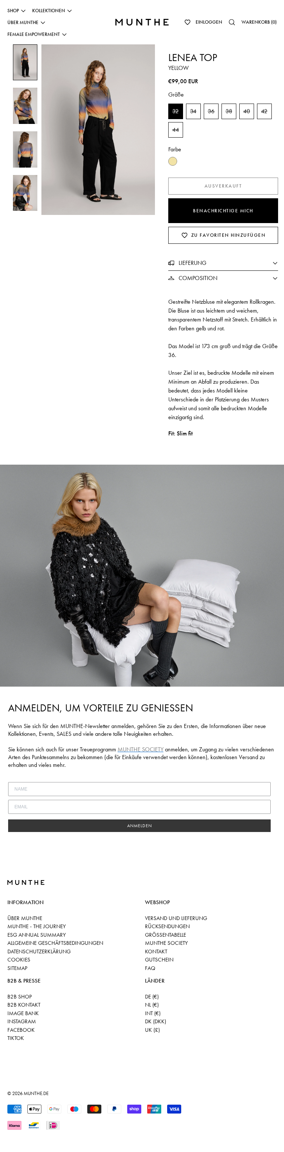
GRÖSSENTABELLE (165, 935)
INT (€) (152, 1013)
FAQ (150, 968)
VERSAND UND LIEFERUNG (176, 918)
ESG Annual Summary (36, 935)
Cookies (18, 959)
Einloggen (209, 22)
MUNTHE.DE (36, 1093)
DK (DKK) (155, 1021)
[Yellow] (172, 161)
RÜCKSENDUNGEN (167, 926)
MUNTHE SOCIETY (166, 943)
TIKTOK (15, 1038)
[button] (187, 22)
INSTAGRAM (21, 1021)
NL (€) (152, 1004)
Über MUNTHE (24, 918)
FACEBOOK (21, 1030)
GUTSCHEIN (159, 959)
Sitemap (17, 968)
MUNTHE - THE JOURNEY (36, 926)
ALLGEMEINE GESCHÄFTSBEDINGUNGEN (55, 943)
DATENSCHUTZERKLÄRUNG (39, 951)
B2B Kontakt (23, 1004)
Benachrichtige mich (223, 211)
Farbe (174, 149)
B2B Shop (19, 996)
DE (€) (152, 996)
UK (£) (152, 1030)
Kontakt (156, 951)
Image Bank (23, 1013)
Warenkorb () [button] (259, 22)
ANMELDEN (139, 826)
